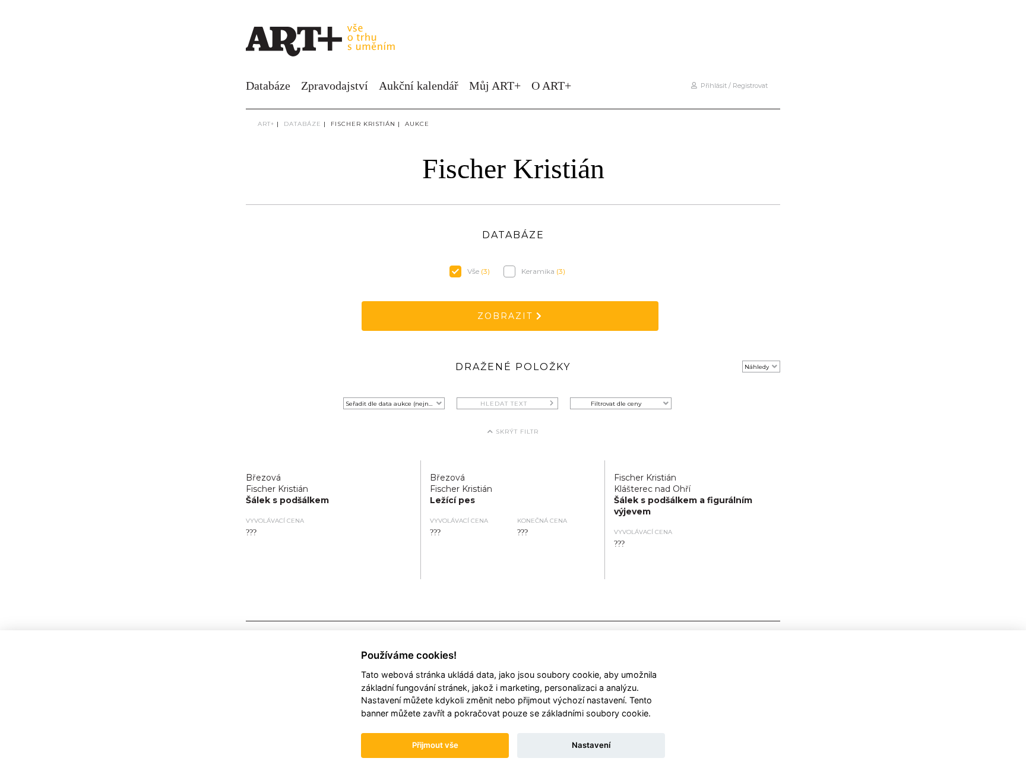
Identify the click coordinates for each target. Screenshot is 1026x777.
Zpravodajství (334, 85)
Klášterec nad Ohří (652, 489)
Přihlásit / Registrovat (732, 85)
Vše (478, 271)
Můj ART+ (495, 85)
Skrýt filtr (516, 431)
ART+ (266, 124)
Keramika (543, 271)
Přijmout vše (435, 745)
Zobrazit (506, 316)
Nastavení (591, 745)
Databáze (268, 85)
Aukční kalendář (418, 85)
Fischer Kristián (363, 124)
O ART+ (551, 85)
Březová (263, 477)
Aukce (417, 124)
